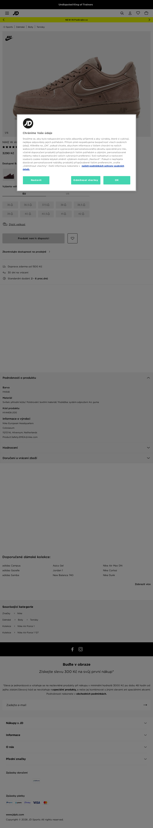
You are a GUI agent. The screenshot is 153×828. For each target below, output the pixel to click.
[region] (76, 152)
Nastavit (36, 180)
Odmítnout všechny (85, 180)
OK (117, 180)
